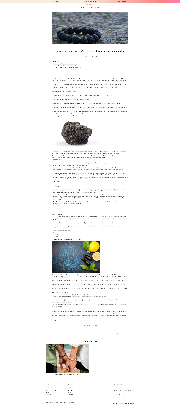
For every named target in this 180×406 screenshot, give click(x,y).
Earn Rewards (49, 387)
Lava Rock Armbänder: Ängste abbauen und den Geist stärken (68, 67)
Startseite (87, 47)
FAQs (69, 389)
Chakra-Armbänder (73, 105)
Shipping (70, 392)
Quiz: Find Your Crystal (51, 389)
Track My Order (71, 390)
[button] (46, 4)
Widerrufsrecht (56, 402)
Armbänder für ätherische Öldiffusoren (112, 103)
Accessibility (71, 394)
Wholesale (48, 394)
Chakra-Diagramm (118, 153)
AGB (69, 402)
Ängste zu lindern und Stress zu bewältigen (103, 162)
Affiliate (48, 392)
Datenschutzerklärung (63, 402)
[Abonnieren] (133, 387)
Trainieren (92, 47)
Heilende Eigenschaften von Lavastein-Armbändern (65, 63)
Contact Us (70, 387)
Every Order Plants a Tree (51, 390)
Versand (72, 402)
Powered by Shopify (49, 402)
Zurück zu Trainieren (90, 325)
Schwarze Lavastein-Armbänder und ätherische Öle (65, 65)
